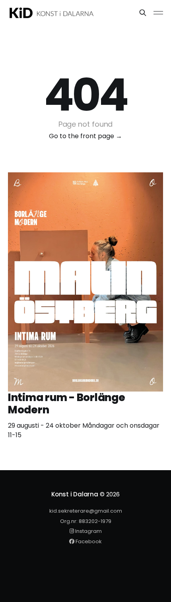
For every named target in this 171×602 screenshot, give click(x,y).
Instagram (88, 531)
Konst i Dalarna (74, 494)
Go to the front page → (85, 136)
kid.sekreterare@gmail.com (85, 511)
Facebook (88, 541)
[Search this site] (142, 12)
